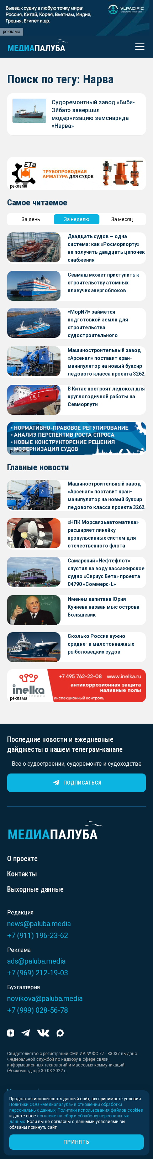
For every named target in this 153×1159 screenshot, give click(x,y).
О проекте (22, 858)
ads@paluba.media (36, 961)
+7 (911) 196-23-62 (37, 935)
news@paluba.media (39, 923)
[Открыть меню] (138, 46)
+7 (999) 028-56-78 (37, 1010)
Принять (76, 1142)
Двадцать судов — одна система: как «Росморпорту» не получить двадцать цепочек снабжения (106, 248)
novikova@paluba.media (45, 998)
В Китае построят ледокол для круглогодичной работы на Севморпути (106, 396)
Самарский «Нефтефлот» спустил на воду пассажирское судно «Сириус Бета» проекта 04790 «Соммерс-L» (106, 572)
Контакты (22, 874)
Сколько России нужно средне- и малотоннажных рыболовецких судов (101, 644)
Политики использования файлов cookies (100, 1110)
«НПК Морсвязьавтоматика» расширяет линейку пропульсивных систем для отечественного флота (103, 534)
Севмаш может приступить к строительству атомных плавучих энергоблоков (103, 282)
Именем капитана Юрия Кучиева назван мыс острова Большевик (103, 607)
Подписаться (82, 783)
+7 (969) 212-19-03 (37, 973)
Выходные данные (35, 889)
